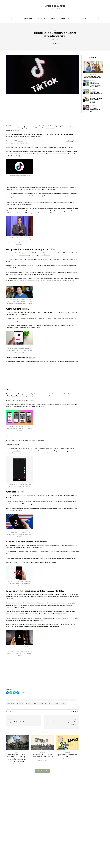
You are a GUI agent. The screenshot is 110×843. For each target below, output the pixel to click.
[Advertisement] (42, 108)
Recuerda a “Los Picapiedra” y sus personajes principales (96, 92)
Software (47, 255)
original (32, 400)
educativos (16, 451)
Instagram (65, 187)
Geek (76, 19)
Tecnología (41, 611)
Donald (54, 700)
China (41, 620)
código (28, 603)
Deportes (65, 19)
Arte (53, 19)
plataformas (50, 128)
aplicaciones (9, 607)
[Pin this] (58, 43)
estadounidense (36, 624)
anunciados (31, 440)
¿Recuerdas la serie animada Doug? (67, 755)
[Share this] (52, 43)
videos (64, 151)
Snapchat (57, 187)
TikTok (26, 193)
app (18, 700)
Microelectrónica (24, 255)
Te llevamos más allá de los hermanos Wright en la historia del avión (42, 756)
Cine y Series (92, 74)
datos (15, 605)
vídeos (63, 703)
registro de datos (31, 703)
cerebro (39, 700)
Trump (57, 703)
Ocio (84, 19)
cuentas (47, 700)
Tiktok (50, 703)
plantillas (20, 703)
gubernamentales (42, 545)
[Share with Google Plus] (56, 43)
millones (20, 141)
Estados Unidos (63, 700)
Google (73, 700)
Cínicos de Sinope (55, 5)
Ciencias (41, 19)
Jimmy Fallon (10, 703)
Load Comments (42, 770)
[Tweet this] (54, 43)
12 (8, 711)
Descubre (28, 19)
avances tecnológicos (28, 700)
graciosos (35, 202)
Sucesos (55, 30)
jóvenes (37, 189)
